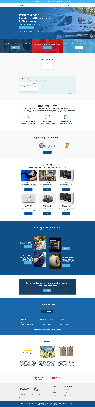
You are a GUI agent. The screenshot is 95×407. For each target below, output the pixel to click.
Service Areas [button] (40, 5)
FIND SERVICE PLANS (49, 1)
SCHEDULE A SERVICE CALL (36, 1)
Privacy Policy (46, 404)
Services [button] (48, 5)
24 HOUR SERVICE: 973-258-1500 (63, 1)
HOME (26, 1)
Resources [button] (55, 5)
